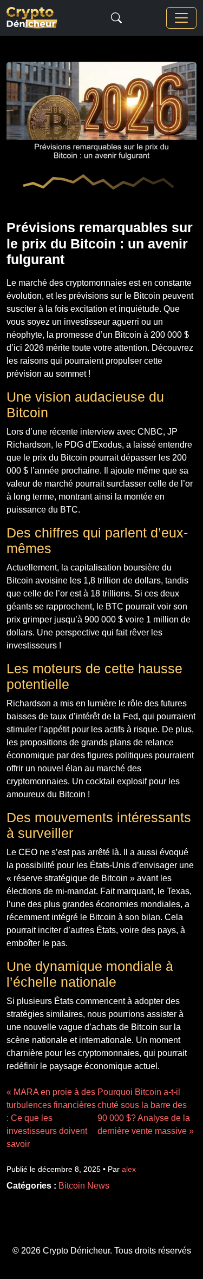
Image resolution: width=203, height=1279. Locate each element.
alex (129, 1169)
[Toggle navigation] (181, 18)
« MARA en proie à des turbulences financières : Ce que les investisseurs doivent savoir (51, 1118)
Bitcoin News (83, 1185)
